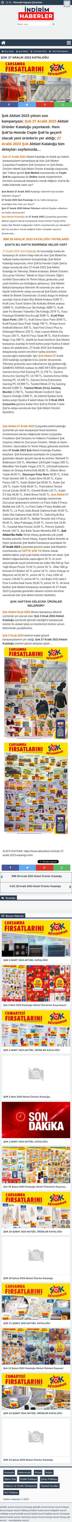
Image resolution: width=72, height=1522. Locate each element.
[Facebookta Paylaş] (9, 104)
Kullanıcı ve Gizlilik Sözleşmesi (20, 1485)
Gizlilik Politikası (28, 1479)
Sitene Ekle (10, 1479)
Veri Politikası (11, 1492)
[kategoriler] (69, 42)
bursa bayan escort (10, 1510)
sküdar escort (7, 1507)
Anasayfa (9, 1472)
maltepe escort (8, 1513)
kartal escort (37, 1513)
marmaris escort (29, 1517)
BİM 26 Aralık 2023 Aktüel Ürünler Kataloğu (37, 876)
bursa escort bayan (59, 1507)
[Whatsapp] (63, 104)
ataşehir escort (58, 1510)
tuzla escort (44, 1510)
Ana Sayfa (9, 51)
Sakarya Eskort (29, 1510)
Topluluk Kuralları (50, 1485)
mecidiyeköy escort (19, 1520)
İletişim (49, 1472)
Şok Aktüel (23, 51)
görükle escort (40, 1507)
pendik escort (23, 1513)
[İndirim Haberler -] (36, 13)
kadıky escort (52, 1513)
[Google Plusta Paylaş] (45, 104)
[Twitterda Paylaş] (27, 104)
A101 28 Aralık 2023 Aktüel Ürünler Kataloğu (35, 886)
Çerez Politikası (49, 1479)
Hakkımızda (24, 1472)
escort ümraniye (23, 1507)
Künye (38, 1472)
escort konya (45, 1517)
